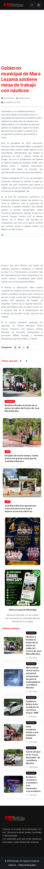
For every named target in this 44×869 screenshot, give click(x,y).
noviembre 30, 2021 (12, 102)
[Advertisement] (22, 33)
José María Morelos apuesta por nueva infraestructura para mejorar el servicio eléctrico (21, 508)
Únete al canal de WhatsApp (23, 610)
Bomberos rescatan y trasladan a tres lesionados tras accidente (33, 784)
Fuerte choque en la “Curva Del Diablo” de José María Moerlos (33, 757)
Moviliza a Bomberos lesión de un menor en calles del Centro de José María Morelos (22, 408)
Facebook (35, 861)
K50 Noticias (9, 98)
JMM (7, 452)
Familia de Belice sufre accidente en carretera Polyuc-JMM (32, 707)
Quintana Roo (24, 98)
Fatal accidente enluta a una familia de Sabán (32, 732)
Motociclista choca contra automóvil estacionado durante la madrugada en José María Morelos (33, 677)
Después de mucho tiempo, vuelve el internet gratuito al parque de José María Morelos (21, 458)
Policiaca (10, 401)
